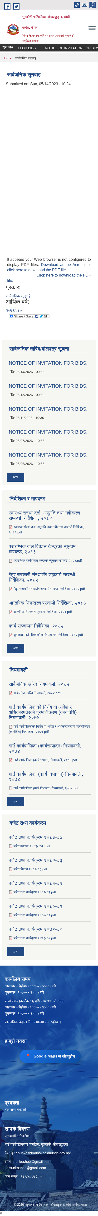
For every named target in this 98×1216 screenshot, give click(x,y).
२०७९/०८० (14, 310)
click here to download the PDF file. (37, 270)
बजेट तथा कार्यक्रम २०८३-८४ (36, 837)
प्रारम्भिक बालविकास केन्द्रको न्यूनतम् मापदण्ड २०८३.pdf (48, 560)
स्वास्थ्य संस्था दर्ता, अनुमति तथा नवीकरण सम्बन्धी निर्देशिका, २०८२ (44, 515)
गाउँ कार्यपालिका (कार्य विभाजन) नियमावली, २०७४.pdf (46, 788)
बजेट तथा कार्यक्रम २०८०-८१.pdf (35, 915)
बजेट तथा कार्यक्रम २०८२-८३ (36, 860)
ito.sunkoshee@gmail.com (25, 1168)
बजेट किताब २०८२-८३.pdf (30, 869)
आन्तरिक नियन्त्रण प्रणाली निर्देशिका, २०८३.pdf (43, 612)
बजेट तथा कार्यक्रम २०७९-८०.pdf (35, 938)
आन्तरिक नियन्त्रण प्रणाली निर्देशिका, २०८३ (47, 602)
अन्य (15, 477)
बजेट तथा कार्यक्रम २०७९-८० (36, 929)
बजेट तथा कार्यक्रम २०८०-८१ (36, 906)
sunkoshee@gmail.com (32, 1161)
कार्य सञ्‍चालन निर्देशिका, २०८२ (36, 625)
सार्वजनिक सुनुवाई (18, 296)
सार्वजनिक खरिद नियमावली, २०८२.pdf (37, 693)
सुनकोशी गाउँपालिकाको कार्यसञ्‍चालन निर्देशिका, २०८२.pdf (48, 635)
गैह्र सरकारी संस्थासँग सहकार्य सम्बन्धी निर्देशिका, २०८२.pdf (49, 589)
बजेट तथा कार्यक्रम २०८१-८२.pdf (35, 892)
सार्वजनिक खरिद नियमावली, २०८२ (39, 684)
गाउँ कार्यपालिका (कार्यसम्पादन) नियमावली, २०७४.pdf (45, 760)
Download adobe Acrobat (64, 265)
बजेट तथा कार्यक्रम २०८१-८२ (36, 883)
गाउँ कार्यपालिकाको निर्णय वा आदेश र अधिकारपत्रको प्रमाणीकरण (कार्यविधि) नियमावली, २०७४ (43, 712)
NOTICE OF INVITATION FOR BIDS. (65, 48)
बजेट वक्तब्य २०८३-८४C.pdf (32, 846)
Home (6, 58)
